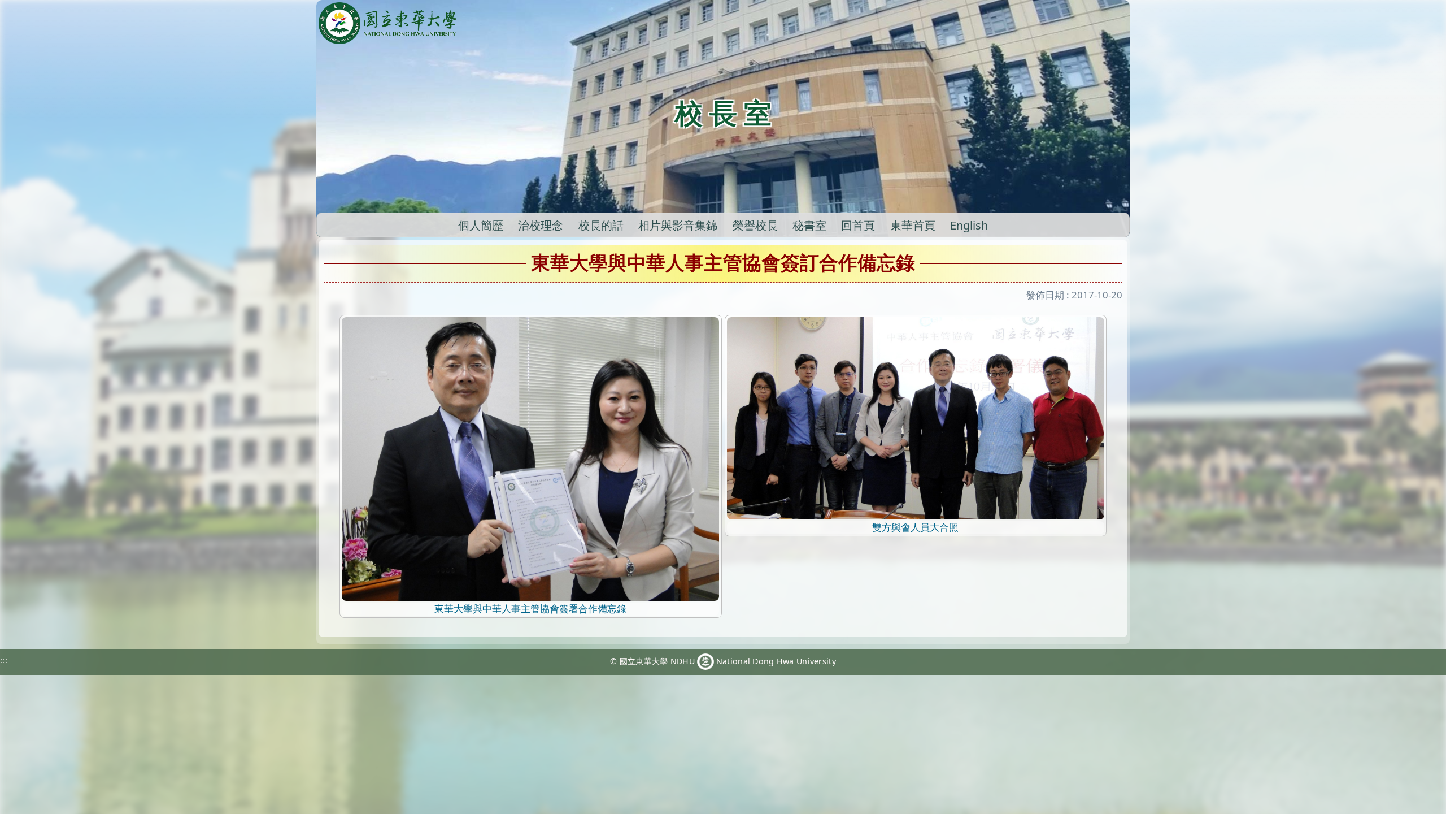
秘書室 (809, 225)
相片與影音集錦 (677, 225)
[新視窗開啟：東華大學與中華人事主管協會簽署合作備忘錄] (530, 458)
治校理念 (540, 225)
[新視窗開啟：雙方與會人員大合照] (915, 417)
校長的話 (601, 225)
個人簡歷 (480, 225)
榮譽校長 (755, 225)
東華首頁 (912, 225)
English (969, 225)
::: (3, 660)
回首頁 (858, 225)
